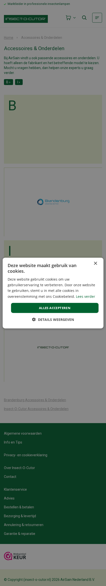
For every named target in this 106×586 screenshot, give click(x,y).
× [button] (95, 263)
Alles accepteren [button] (55, 307)
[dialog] (53, 293)
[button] (53, 319)
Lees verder (85, 296)
